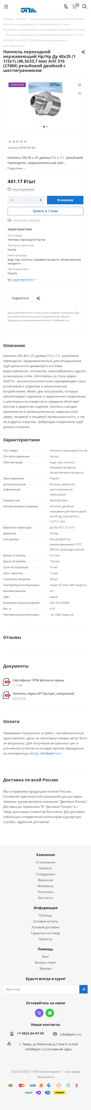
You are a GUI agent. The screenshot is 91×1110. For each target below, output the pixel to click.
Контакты (45, 898)
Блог (45, 956)
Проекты (45, 939)
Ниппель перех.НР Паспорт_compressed (43, 693)
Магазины (46, 886)
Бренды (46, 968)
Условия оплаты (45, 921)
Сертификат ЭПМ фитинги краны (38, 680)
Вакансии (45, 880)
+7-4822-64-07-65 (30, 1033)
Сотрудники (45, 874)
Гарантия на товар (45, 933)
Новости (45, 868)
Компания (45, 854)
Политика (45, 892)
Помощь (45, 915)
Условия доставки (45, 927)
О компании (45, 862)
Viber (39, 1013)
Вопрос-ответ (45, 962)
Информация (46, 908)
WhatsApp (50, 1013)
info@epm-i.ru (50, 753)
